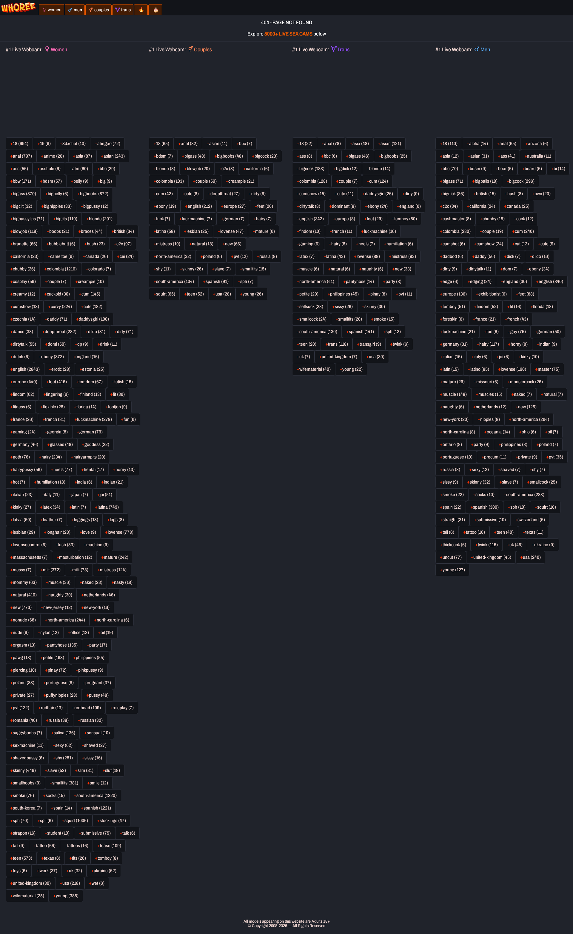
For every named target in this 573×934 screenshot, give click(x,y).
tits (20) (79, 858)
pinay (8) (378, 294)
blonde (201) (101, 218)
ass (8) (305, 156)
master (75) (549, 369)
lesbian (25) (198, 231)
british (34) (124, 231)
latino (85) (479, 369)
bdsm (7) (164, 156)
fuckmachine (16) (380, 231)
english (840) (551, 281)
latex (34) (51, 507)
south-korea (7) (27, 808)
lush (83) (66, 544)
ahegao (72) (108, 143)
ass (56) (20, 168)
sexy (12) (480, 469)
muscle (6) (309, 269)
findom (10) (310, 231)
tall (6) (448, 532)
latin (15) (451, 369)
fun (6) (130, 419)
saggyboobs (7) (27, 732)
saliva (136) (64, 732)
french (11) (342, 231)
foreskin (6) (453, 319)
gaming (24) (24, 432)
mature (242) (116, 557)
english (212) (200, 206)
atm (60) (80, 168)
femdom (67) (90, 381)
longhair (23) (58, 532)
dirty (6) (258, 193)
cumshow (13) (26, 306)
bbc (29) (107, 168)
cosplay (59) (24, 281)
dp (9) (82, 344)
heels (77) (62, 469)
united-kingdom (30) (32, 883)
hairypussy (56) (27, 469)
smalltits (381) (65, 783)
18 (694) (20, 143)
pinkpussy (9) (90, 670)
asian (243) (114, 156)
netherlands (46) (99, 595)
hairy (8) (339, 243)
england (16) (87, 356)
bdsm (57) (52, 181)
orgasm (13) (24, 645)
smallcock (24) (312, 319)
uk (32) (75, 870)
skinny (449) (24, 770)
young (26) (253, 294)
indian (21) (114, 482)
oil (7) (553, 432)
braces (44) (91, 231)
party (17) (98, 645)
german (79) (91, 432)
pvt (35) (556, 457)
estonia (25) (93, 369)
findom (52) (487, 306)
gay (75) (518, 331)
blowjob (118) (25, 231)
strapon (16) (24, 833)
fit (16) (515, 306)
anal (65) (508, 143)
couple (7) (56, 281)
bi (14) (559, 168)
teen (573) (22, 858)
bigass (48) (194, 156)
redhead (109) (87, 707)
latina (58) (165, 231)
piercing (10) (24, 670)
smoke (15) (384, 319)
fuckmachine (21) (459, 331)
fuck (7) (163, 218)
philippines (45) (344, 294)
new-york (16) (97, 607)
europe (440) (25, 381)
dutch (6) (21, 356)
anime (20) (54, 156)
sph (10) (518, 507)
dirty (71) (125, 331)
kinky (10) (530, 356)
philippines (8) (514, 444)
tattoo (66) (46, 845)
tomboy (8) (108, 858)
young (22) (352, 369)
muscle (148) (455, 394)
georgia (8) (57, 432)
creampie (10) (91, 281)
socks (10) (485, 494)
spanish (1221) (97, 808)
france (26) (23, 419)
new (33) (403, 269)
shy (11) (163, 269)
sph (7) (246, 281)
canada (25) (518, 206)
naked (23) (92, 582)
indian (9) (548, 344)
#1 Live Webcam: (36, 50)
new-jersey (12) (57, 607)
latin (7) (79, 507)
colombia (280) (457, 231)
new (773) (22, 607)
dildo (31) (96, 331)
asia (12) (451, 156)
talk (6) (128, 833)
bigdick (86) (453, 193)
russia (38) (59, 720)
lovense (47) (232, 231)
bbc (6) (330, 156)
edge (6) (450, 281)
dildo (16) (540, 256)
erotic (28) (60, 369)
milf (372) (52, 569)
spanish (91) (217, 281)
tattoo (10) (475, 532)
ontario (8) (452, 444)
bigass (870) (24, 193)
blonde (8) (165, 168)
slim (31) (85, 770)
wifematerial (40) (315, 369)
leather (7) (52, 519)
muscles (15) (490, 394)
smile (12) (99, 783)
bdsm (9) (478, 168)
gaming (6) (309, 243)
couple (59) (206, 181)
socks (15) (55, 795)
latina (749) (108, 507)
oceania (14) (498, 432)
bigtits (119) (66, 218)
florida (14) (86, 406)
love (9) (89, 532)
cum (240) (524, 231)
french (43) (517, 319)
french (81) (55, 419)
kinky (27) (22, 507)
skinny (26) (192, 269)
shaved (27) (95, 745)
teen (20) (307, 344)
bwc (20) (543, 193)
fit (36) (119, 394)
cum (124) (378, 181)
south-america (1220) (96, 795)
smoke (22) (453, 494)
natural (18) (202, 243)
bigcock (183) (311, 168)
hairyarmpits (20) (89, 457)
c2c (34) (450, 206)
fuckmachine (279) (94, 419)
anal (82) (189, 143)
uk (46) (516, 544)
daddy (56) (485, 256)
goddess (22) (96, 444)
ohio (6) (529, 432)
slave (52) (56, 770)
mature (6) (265, 231)
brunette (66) (25, 243)
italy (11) (52, 494)
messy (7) (22, 569)
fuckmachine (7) (197, 218)
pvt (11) (405, 294)
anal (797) (22, 156)
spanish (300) (486, 507)
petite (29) (308, 294)
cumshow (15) (312, 193)
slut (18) (112, 770)
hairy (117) (489, 344)
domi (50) (57, 344)
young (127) (454, 569)
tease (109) (110, 845)
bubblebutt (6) (62, 243)
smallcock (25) (543, 482)
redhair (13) (52, 707)
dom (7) (510, 269)
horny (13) (125, 469)
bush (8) (515, 193)
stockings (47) (113, 820)
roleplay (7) (123, 707)
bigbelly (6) (58, 193)
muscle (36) (59, 582)
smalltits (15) (254, 269)
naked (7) (523, 394)
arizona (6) (538, 143)
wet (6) (98, 883)
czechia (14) (24, 319)
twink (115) (488, 544)
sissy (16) (93, 757)
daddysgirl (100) (94, 319)
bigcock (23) (266, 156)
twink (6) (401, 344)
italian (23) (23, 494)
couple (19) (492, 231)
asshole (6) (50, 168)
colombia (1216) (62, 269)
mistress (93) (404, 256)
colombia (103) (170, 181)
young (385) (67, 895)
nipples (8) (490, 419)
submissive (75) (96, 833)
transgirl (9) (370, 344)
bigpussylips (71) (28, 218)
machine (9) (97, 544)
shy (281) (64, 757)
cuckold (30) (58, 294)
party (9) (481, 444)
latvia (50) (22, 519)
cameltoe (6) (62, 256)
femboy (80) (405, 218)
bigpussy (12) (95, 206)
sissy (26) (344, 306)
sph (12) (393, 331)
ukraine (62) (105, 870)
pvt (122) (21, 707)
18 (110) (450, 143)
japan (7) (79, 494)
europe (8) (345, 218)
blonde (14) (379, 168)
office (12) (79, 632)
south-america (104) (175, 281)
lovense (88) (368, 256)
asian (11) (218, 143)
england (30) (515, 281)
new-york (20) (456, 419)
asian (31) (479, 156)
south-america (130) (318, 331)
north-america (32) (173, 256)
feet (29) (375, 218)
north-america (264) (530, 419)
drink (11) (108, 344)
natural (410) (25, 595)
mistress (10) (168, 243)
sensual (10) (98, 732)
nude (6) (21, 632)
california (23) (25, 256)
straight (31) (454, 519)
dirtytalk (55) (24, 344)
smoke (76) (23, 795)
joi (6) (504, 356)
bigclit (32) (22, 206)
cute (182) (93, 306)
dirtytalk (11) (480, 269)
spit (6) (46, 820)
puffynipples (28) (61, 695)
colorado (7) (99, 269)
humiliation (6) (399, 243)
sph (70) (20, 820)
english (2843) (26, 369)
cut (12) (522, 243)
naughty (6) (372, 269)
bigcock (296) (522, 181)
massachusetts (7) (30, 557)
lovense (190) (513, 369)
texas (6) (52, 858)
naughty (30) (60, 595)
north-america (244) (66, 620)
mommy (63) (25, 582)
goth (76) (21, 457)
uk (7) (304, 356)
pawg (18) (22, 657)
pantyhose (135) (62, 645)
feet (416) (58, 381)
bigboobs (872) (94, 193)
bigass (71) (453, 181)
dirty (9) (412, 193)
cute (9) (547, 243)
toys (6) (20, 870)
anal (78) (332, 143)
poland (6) (212, 256)
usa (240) (532, 557)
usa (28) (223, 294)
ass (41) (507, 156)
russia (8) (268, 256)
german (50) (549, 331)
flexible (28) (54, 406)
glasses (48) (61, 444)
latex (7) (307, 256)
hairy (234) (51, 457)
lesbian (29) (24, 532)
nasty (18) (123, 582)
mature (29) (454, 381)
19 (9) (45, 143)
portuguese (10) (457, 457)
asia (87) (84, 156)
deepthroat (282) (60, 331)
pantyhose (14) (360, 281)
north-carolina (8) (459, 432)
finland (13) (90, 394)
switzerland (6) (531, 519)
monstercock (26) (526, 381)
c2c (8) (227, 168)
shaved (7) (510, 469)
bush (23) (96, 243)
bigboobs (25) (394, 156)
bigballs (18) (486, 181)
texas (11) (534, 532)
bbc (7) (245, 143)
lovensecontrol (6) (30, 544)
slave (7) (223, 269)
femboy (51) (454, 306)
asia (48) (360, 143)
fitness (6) (22, 406)
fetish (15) (123, 381)
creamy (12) (24, 294)
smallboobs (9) (27, 783)
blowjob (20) (198, 168)
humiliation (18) (51, 482)
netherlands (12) (491, 406)
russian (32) (91, 720)
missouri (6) (487, 381)
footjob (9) (117, 406)
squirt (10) (546, 507)
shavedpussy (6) (28, 757)
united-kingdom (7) (339, 356)
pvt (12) (241, 256)
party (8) (393, 281)
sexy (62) (64, 745)
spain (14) (62, 808)
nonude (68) (24, 620)
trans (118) (338, 344)
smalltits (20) (350, 319)
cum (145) (90, 294)
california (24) (482, 206)
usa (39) (376, 356)
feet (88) (526, 294)
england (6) (410, 206)
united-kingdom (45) (492, 557)
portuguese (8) (60, 682)
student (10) (58, 833)
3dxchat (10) (74, 143)
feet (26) (265, 206)
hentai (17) (94, 469)
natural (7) (553, 394)
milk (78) (80, 569)
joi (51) (106, 494)
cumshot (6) (454, 243)
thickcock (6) (454, 544)
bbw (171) (22, 181)
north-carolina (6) (113, 620)
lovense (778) (120, 532)
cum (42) (164, 193)
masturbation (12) (75, 557)
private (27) (23, 695)
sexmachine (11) (28, 745)
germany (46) (25, 444)
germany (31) (455, 344)
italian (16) (452, 356)
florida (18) (543, 306)
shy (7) (538, 469)
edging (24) (481, 281)
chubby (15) (494, 218)
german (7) (234, 218)
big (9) (106, 181)
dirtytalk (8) (309, 206)
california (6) (257, 168)
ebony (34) (539, 269)
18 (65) (162, 143)
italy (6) (480, 356)
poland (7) (548, 444)
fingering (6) (57, 394)
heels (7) (366, 243)
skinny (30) (374, 306)
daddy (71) (57, 319)
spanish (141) (361, 331)
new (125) (527, 406)
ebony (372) (52, 356)
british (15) (486, 193)
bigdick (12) (347, 168)
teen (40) (505, 532)
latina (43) (335, 256)
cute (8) (191, 193)
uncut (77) (452, 557)
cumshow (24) (490, 243)
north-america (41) (316, 281)
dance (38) (23, 331)
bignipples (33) (58, 206)
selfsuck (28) (311, 306)
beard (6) (533, 168)
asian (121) (391, 143)
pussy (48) (99, 695)
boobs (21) (59, 231)
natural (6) (340, 269)
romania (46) (25, 720)
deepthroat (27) (225, 193)
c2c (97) (124, 243)
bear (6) (505, 168)
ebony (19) (166, 206)
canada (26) (96, 256)
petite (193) (53, 657)
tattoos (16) (77, 845)
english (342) (311, 218)
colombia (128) (313, 181)
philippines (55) (90, 657)
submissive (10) (491, 519)
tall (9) (18, 845)
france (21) (485, 319)
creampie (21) (241, 181)
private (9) (527, 457)
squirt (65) (165, 294)
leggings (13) (86, 519)
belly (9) (80, 181)
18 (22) (305, 143)
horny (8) (519, 344)
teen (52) (195, 294)
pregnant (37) (98, 682)
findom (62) (23, 394)
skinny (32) (480, 482)
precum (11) (495, 457)
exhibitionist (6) (492, 294)
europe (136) (455, 294)
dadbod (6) (453, 256)
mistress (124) (113, 569)
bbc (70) (450, 168)
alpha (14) (478, 143)
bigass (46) (359, 156)
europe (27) (235, 206)
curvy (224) (61, 306)
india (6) (84, 482)
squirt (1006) (76, 820)
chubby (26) (24, 269)
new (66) (233, 243)
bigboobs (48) (230, 156)
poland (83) (23, 682)
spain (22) (452, 507)
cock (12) (524, 218)
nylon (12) (49, 632)
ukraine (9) (544, 544)
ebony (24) (377, 206)
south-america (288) (525, 494)
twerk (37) (47, 870)
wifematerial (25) (28, 895)
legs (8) (117, 519)
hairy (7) (264, 218)
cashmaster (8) (457, 218)
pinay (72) (57, 670)
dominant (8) (344, 206)
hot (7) (19, 482)
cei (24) (127, 256)
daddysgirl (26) (379, 193)
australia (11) (539, 156)
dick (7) (513, 256)
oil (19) (107, 632)
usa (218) (71, 883)
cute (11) (345, 193)
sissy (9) (450, 482)
